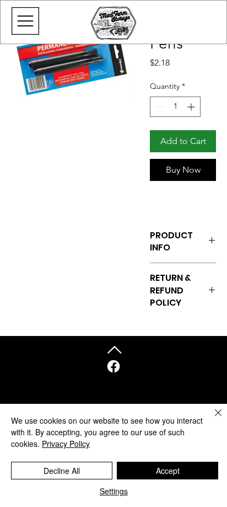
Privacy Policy (66, 443)
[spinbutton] (175, 106)
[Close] (211, 419)
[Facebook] (113, 366)
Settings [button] (114, 491)
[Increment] (192, 106)
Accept (168, 470)
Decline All (62, 470)
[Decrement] (158, 106)
